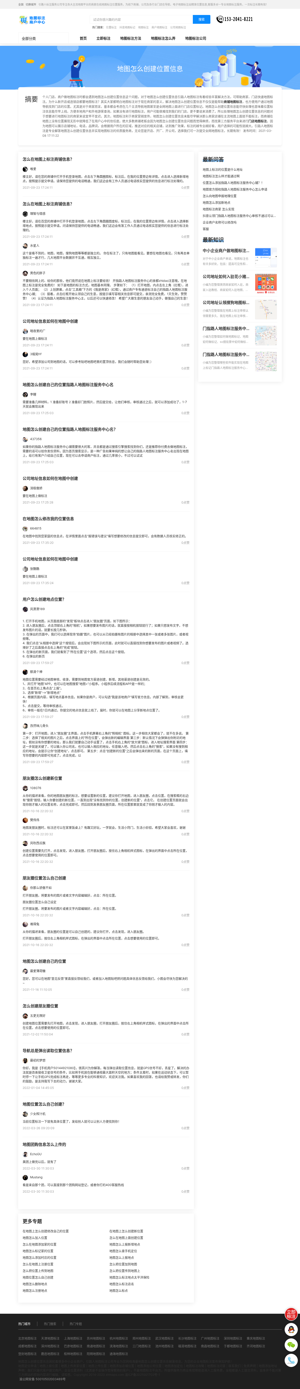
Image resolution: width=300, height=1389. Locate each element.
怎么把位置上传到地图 (38, 1271)
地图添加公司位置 (149, 1366)
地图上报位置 (49, 1366)
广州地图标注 (210, 1338)
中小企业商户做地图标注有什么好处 (226, 251)
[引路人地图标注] (32, 19)
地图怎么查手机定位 (123, 1251)
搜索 (202, 19)
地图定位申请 (27, 1366)
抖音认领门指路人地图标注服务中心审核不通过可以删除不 (243, 216)
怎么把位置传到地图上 (124, 1271)
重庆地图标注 (256, 1338)
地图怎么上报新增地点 (124, 1244)
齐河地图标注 (256, 1346)
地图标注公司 (195, 38)
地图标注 (143, 27)
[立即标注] (291, 1314)
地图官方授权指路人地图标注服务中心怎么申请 (235, 189)
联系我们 (234, 1366)
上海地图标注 (73, 1338)
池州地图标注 (164, 1346)
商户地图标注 (159, 27)
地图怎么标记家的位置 (38, 1251)
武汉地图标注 (164, 1338)
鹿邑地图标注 (50, 1354)
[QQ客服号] (291, 1329)
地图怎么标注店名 (121, 1284)
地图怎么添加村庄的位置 (39, 1257)
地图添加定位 (173, 1366)
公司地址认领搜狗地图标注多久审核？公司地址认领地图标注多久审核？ (226, 303)
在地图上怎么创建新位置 (126, 1231)
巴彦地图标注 (73, 1346)
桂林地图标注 (73, 1354)
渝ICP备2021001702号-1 (142, 1374)
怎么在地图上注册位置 (38, 1264)
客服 (206, 229)
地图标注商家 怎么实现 (218, 209)
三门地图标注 (141, 1346)
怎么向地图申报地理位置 (220, 196)
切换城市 (31, 4)
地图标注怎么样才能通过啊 (221, 176)
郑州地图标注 (141, 1338)
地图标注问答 (216, 1366)
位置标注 (111, 27)
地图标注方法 (130, 38)
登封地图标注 (27, 1354)
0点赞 (185, 187)
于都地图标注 (233, 1346)
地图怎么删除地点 (35, 1284)
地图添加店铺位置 (122, 1366)
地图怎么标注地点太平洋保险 (129, 1277)
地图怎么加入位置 (35, 1238)
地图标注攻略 (195, 1366)
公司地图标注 (178, 27)
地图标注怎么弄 (163, 38)
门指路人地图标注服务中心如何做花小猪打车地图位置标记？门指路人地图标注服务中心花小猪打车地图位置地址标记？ (226, 329)
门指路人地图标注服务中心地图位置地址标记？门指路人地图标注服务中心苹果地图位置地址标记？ (226, 355)
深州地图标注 (50, 1346)
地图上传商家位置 (73, 1366)
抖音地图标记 (127, 27)
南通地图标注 (96, 1346)
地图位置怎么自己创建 (38, 1277)
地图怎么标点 (118, 1290)
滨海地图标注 (119, 1346)
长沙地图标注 (187, 1338)
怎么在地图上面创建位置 (126, 1238)
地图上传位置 (97, 1366)
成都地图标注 (27, 1346)
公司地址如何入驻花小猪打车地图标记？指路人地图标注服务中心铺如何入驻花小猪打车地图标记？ (226, 277)
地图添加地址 (268, 1366)
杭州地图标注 (119, 1338)
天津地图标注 (50, 1338)
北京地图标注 (27, 1338)
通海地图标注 (119, 1354)
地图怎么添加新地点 (216, 202)
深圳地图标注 (233, 1338)
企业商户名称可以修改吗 (220, 222)
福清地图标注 (187, 1346)
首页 (83, 38)
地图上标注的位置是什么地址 (223, 169)
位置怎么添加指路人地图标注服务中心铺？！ (233, 182)
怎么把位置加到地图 (123, 1264)
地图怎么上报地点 (121, 1257)
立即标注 (103, 38)
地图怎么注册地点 (35, 1290)
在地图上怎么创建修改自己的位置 (46, 1231)
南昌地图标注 (210, 1346)
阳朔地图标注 (96, 1354)
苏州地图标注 (96, 1338)
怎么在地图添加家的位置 (39, 1244)
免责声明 (250, 1366)
